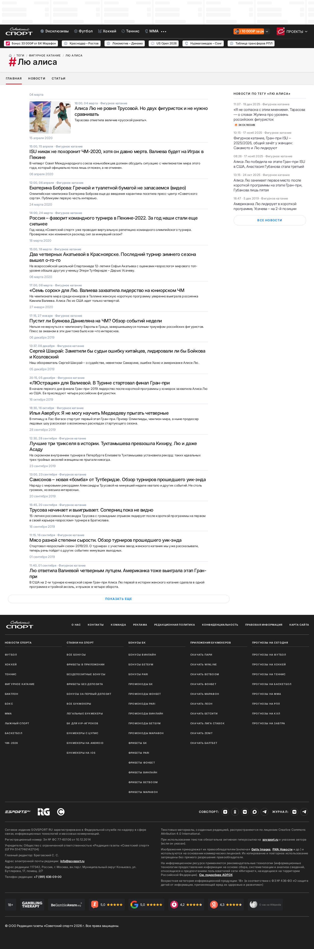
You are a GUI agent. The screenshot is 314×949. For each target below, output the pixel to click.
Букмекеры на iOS (81, 752)
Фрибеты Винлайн (143, 772)
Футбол (11, 654)
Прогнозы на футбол (269, 654)
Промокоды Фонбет (145, 693)
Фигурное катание (20, 684)
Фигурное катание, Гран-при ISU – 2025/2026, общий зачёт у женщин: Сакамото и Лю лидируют (263, 143)
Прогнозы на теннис (269, 674)
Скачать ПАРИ (201, 654)
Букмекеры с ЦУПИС (82, 733)
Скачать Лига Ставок (207, 723)
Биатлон (11, 693)
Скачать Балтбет (203, 742)
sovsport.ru (270, 839)
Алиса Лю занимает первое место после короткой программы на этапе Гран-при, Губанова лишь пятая (268, 185)
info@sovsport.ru (72, 861)
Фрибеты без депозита (85, 684)
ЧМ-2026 (11, 742)
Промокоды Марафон (146, 733)
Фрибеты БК (138, 742)
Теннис (10, 674)
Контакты (96, 624)
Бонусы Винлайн (142, 654)
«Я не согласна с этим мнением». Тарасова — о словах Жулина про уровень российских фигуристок (269, 114)
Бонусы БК (137, 642)
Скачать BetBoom (204, 674)
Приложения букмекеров (210, 642)
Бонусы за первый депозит (89, 693)
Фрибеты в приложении (86, 664)
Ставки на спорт (80, 642)
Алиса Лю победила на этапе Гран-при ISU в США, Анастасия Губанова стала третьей (269, 164)
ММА (8, 713)
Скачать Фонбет (203, 684)
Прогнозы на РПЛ (266, 703)
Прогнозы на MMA (266, 693)
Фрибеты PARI (139, 752)
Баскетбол (13, 733)
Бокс (9, 703)
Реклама (140, 624)
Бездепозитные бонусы (86, 674)
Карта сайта (299, 624)
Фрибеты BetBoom (143, 782)
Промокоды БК (141, 684)
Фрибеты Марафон (143, 792)
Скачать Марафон (204, 693)
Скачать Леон (201, 703)
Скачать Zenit (201, 733)
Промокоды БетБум (145, 723)
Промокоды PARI (142, 703)
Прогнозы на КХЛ (266, 713)
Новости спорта (18, 642)
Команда (118, 624)
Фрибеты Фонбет (142, 762)
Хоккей (11, 664)
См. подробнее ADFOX (216, 875)
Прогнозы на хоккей (269, 664)
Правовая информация (263, 624)
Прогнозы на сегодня (270, 642)
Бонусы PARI (138, 674)
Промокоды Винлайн (146, 713)
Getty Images (261, 849)
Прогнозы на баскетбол (271, 684)
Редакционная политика (174, 624)
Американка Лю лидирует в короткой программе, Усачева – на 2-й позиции (265, 206)
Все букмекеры (79, 703)
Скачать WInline (203, 664)
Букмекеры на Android (85, 742)
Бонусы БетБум (141, 664)
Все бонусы (76, 654)
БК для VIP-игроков (83, 723)
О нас (76, 624)
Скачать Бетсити (204, 713)
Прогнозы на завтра (268, 723)
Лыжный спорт (17, 723)
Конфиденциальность (220, 624)
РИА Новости (282, 849)
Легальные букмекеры (85, 713)
